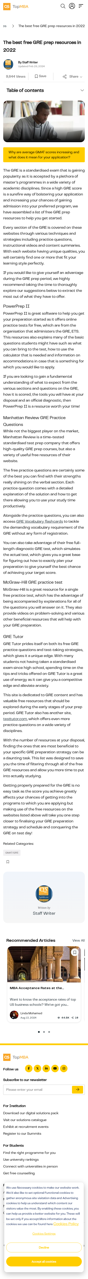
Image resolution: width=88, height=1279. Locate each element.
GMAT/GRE (11, 852)
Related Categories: (18, 844)
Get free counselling (19, 1173)
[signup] (36, 76)
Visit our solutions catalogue (25, 1120)
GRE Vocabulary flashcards (39, 521)
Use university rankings (21, 1159)
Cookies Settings (44, 1234)
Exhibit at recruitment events (25, 1127)
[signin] (72, 6)
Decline (44, 1247)
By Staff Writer (28, 62)
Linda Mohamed (31, 1013)
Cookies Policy (66, 1223)
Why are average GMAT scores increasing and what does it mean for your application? (44, 154)
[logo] (15, 6)
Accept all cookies (44, 1261)
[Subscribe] (77, 1090)
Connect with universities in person (30, 1166)
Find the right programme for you (29, 1153)
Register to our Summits (22, 1133)
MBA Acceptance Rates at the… (37, 988)
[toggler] (81, 6)
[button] (39, 1032)
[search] (63, 7)
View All (78, 940)
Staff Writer (44, 913)
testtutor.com (15, 718)
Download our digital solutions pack (31, 1113)
